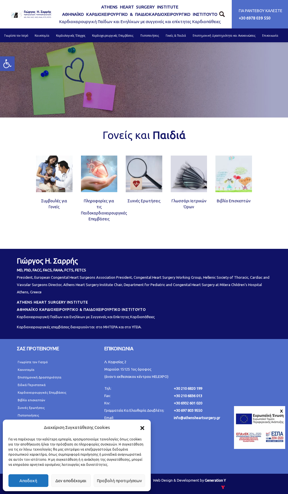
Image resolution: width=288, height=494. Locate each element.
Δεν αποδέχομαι (70, 480)
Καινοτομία (26, 369)
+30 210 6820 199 (188, 388)
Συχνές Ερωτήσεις (144, 201)
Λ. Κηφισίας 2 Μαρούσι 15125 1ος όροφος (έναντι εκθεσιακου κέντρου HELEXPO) (136, 369)
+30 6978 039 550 (255, 18)
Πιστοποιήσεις (28, 415)
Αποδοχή (28, 480)
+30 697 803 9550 (188, 410)
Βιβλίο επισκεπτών (31, 400)
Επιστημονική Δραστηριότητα (39, 377)
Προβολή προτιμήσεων (119, 480)
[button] (142, 427)
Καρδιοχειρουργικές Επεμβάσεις (42, 392)
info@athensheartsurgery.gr (197, 418)
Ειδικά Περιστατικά (32, 385)
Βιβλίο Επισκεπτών (234, 201)
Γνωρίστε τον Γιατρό (33, 362)
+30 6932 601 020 (188, 403)
